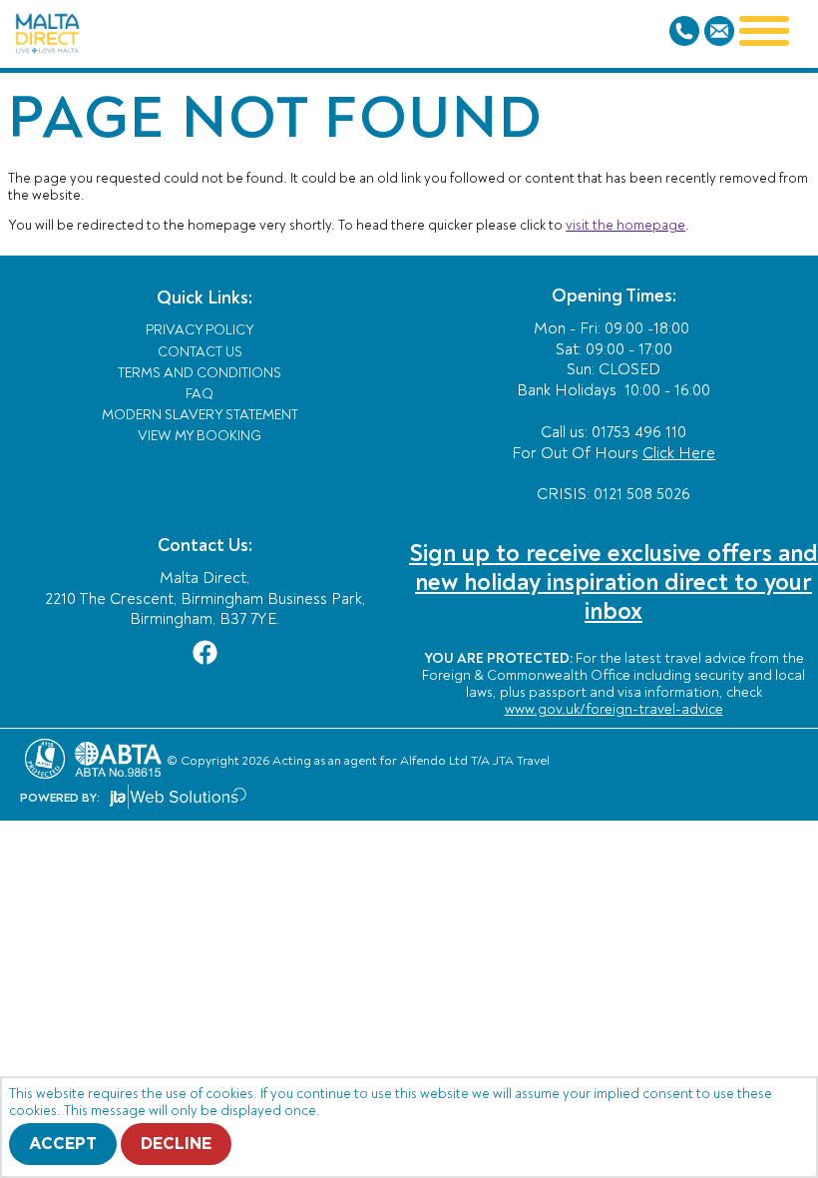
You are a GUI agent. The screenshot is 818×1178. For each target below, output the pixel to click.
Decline (176, 1144)
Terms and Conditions (199, 372)
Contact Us (200, 351)
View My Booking (199, 435)
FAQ (199, 393)
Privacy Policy (200, 329)
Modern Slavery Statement (200, 414)
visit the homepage (625, 225)
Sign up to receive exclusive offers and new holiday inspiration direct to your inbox (613, 582)
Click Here (678, 453)
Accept (63, 1144)
